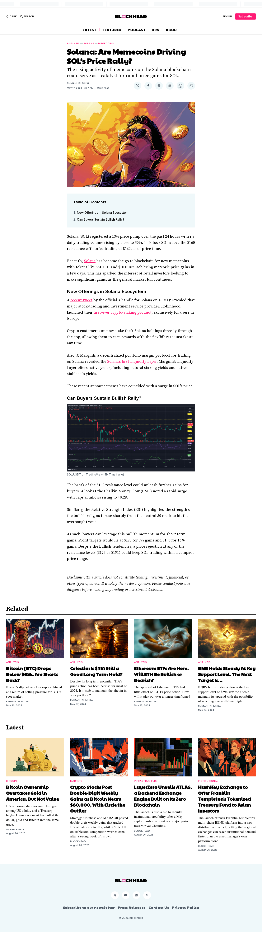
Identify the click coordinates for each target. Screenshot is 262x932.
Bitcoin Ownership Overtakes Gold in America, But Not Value (32, 793)
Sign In (227, 16)
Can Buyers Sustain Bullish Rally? (100, 219)
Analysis (73, 43)
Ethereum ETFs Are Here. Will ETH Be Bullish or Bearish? (161, 674)
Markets (76, 781)
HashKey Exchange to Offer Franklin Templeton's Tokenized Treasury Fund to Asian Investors (224, 799)
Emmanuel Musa (78, 83)
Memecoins (106, 43)
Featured (112, 29)
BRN (156, 29)
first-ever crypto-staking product (123, 312)
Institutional (208, 781)
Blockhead (78, 841)
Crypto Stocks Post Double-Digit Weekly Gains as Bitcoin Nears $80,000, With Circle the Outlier (97, 799)
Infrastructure (145, 781)
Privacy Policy (185, 907)
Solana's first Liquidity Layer (132, 361)
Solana (89, 43)
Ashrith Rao (15, 829)
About (172, 29)
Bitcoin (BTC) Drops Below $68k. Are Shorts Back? (32, 674)
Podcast (137, 29)
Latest (89, 29)
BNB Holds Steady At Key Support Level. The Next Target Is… (227, 674)
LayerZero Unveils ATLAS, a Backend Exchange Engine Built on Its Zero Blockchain (163, 796)
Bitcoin (11, 781)
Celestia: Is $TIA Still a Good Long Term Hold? (96, 671)
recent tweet (81, 300)
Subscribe (245, 16)
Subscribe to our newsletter (89, 907)
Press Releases (132, 907)
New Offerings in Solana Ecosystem (103, 212)
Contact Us (159, 907)
